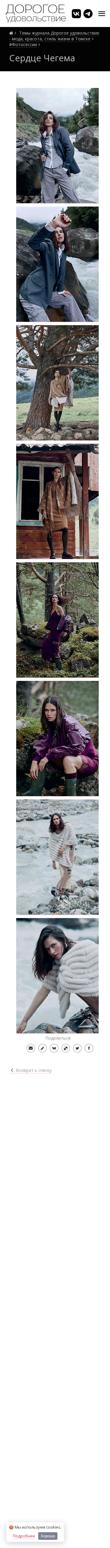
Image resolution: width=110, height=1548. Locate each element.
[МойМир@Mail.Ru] (31, 1048)
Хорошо (48, 1536)
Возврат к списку (33, 1070)
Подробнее (24, 1536)
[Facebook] (89, 1048)
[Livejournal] (42, 1048)
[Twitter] (77, 1048)
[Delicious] (65, 1048)
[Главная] (11, 33)
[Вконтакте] (54, 1048)
